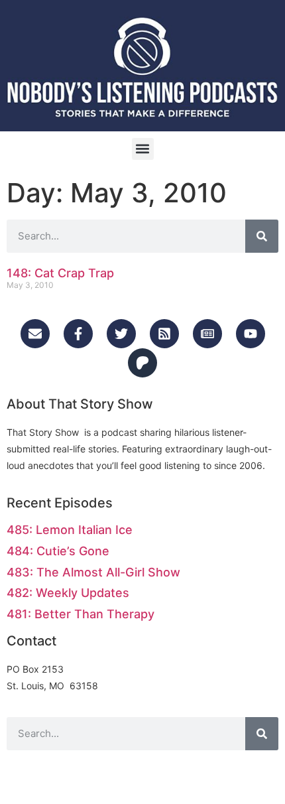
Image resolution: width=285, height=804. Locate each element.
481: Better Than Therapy (80, 614)
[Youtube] (250, 333)
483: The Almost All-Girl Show (93, 572)
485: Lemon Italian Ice (70, 530)
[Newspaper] (207, 333)
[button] (143, 149)
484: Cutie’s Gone (58, 551)
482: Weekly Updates (68, 593)
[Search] (261, 236)
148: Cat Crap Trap (60, 273)
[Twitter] (121, 333)
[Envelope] (35, 333)
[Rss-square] (164, 333)
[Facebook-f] (78, 333)
